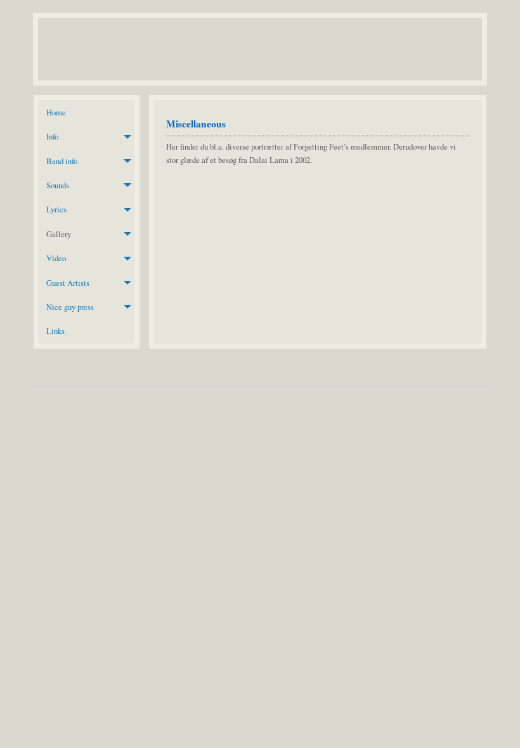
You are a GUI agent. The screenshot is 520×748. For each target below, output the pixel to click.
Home (56, 112)
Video (56, 258)
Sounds (57, 185)
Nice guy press (70, 307)
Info (52, 136)
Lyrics (56, 209)
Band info (61, 161)
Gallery (58, 234)
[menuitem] (86, 112)
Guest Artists (67, 282)
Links (55, 331)
